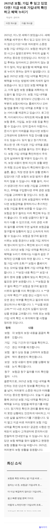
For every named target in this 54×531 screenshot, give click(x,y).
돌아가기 (43, 527)
